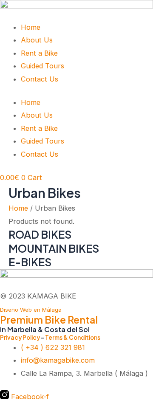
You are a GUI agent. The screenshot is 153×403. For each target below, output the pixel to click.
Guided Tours (42, 66)
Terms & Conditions (72, 337)
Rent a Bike (39, 53)
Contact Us (39, 79)
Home (30, 27)
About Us (37, 40)
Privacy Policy (20, 337)
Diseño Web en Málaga (31, 309)
